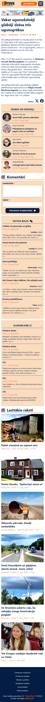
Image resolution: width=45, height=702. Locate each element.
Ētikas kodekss (22, 690)
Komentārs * (8, 183)
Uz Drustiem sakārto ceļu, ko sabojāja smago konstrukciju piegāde (18, 611)
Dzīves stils (5, 448)
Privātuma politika (22, 676)
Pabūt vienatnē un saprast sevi (19, 445)
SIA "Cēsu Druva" (28, 696)
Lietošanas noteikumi (22, 672)
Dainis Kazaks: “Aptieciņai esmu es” (22, 484)
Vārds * (6, 200)
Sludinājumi (21, 325)
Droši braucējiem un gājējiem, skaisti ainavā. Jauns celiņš (19, 566)
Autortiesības (23, 687)
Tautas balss (20, 220)
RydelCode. (29, 698)
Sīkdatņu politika (22, 680)
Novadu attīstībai (7, 530)
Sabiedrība (13, 34)
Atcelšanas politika (23, 683)
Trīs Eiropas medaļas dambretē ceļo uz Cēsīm (22, 655)
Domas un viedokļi (22, 109)
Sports (3, 660)
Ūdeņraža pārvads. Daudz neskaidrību (16, 524)
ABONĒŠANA (29, 3)
